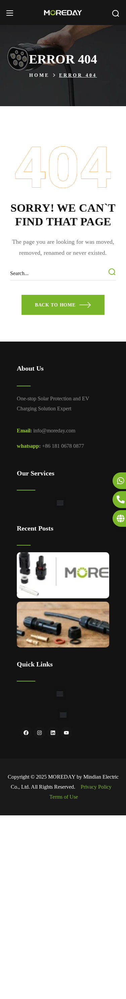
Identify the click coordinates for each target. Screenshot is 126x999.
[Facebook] (26, 733)
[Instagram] (39, 733)
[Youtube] (66, 733)
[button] (116, 13)
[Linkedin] (53, 733)
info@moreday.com (54, 430)
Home (39, 75)
